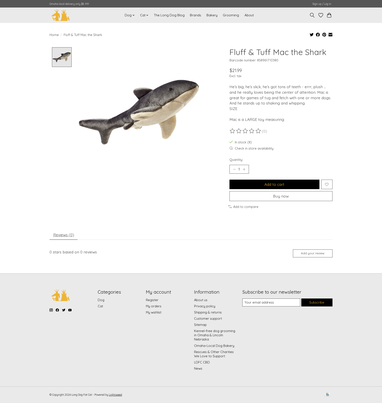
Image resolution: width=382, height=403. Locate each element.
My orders (153, 306)
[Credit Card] (327, 395)
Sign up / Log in (321, 4)
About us (200, 300)
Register (152, 300)
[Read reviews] (245, 131)
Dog (101, 300)
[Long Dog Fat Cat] (61, 15)
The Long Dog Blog (169, 15)
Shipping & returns (208, 312)
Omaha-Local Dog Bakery (214, 346)
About (249, 15)
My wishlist (153, 312)
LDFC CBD (202, 362)
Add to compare (245, 207)
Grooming (231, 15)
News (198, 368)
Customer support (208, 318)
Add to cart (274, 184)
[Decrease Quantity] (234, 169)
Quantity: (236, 160)
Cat (100, 306)
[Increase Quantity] (244, 169)
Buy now (281, 196)
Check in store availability (254, 148)
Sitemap (200, 325)
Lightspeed (115, 394)
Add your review (313, 253)
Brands (195, 15)
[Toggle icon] (312, 15)
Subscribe (316, 302)
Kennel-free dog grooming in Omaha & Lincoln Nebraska (214, 335)
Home (54, 35)
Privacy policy (204, 306)
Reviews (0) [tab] (63, 234)
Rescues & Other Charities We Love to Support (214, 354)
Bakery (212, 15)
